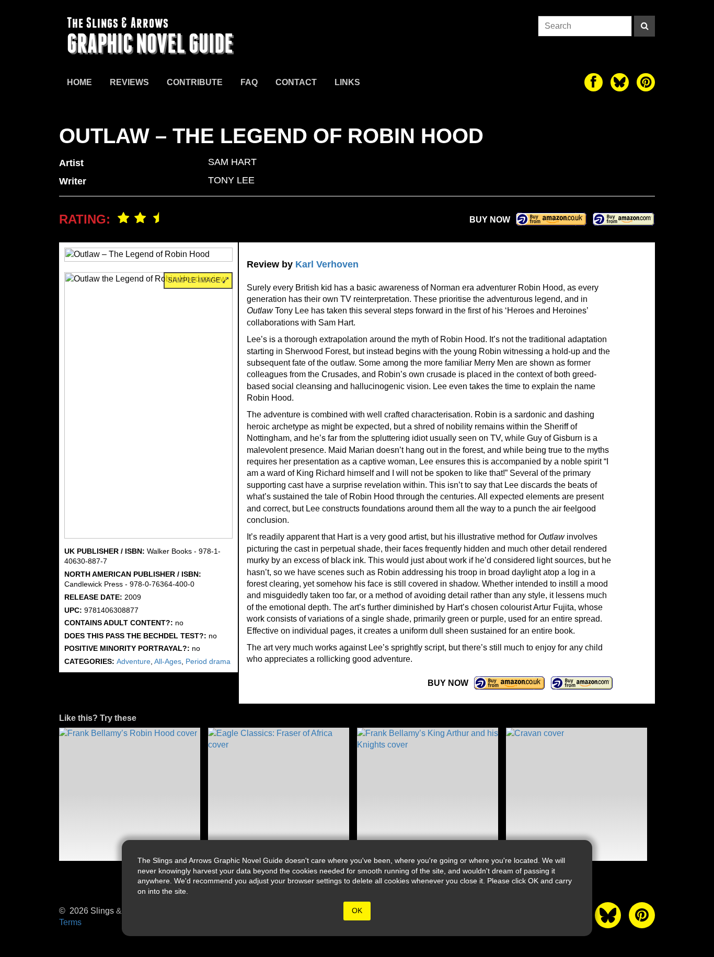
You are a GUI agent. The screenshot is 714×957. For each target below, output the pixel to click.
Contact (296, 82)
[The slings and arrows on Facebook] (593, 82)
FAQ (249, 82)
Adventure (134, 661)
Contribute (195, 82)
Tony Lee (231, 180)
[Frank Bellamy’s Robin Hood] (129, 794)
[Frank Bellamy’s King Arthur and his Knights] (427, 794)
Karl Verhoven (327, 264)
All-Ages (167, 661)
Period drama (208, 661)
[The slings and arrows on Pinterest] (646, 82)
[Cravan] (576, 794)
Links (347, 82)
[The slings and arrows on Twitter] (620, 82)
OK (357, 910)
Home (79, 82)
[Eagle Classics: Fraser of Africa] (278, 794)
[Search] (644, 26)
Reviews (129, 82)
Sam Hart (232, 162)
